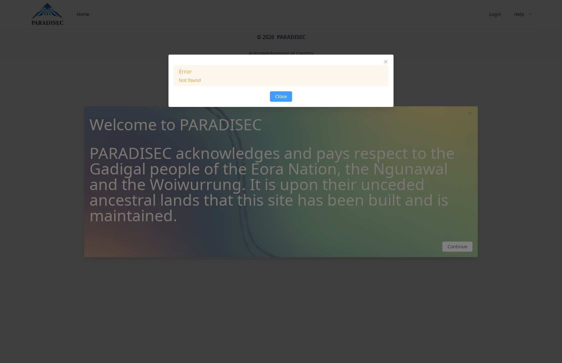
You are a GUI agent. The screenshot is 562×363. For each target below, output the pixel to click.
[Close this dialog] (386, 62)
